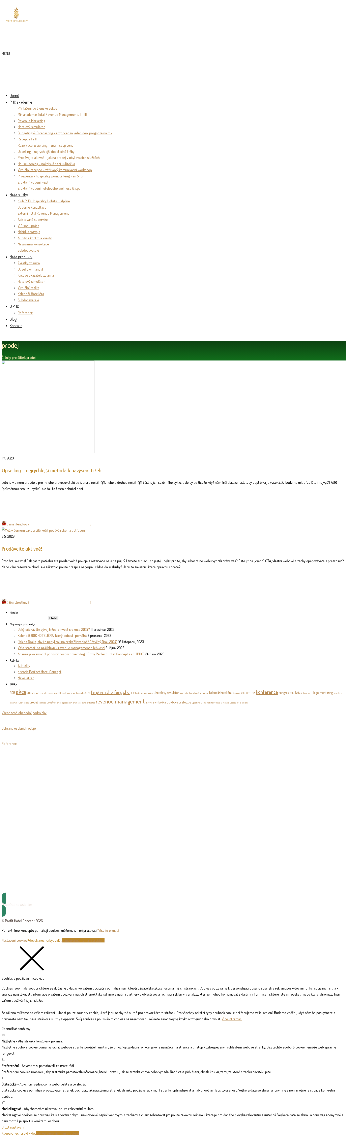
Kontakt (16, 325)
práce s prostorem (64, 702)
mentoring (326, 693)
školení (245, 702)
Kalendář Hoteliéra (31, 293)
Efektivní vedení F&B (33, 182)
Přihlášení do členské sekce (37, 108)
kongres (284, 693)
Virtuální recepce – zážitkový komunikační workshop (55, 170)
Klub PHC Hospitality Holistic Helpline (44, 201)
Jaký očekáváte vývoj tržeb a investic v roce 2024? (54, 629)
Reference (25, 312)
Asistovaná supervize (33, 219)
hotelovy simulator (167, 693)
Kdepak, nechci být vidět (44, 940)
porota (26, 702)
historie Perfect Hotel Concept (39, 671)
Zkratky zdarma (29, 263)
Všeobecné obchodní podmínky (24, 713)
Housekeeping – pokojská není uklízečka (46, 164)
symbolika (159, 702)
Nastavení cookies (14, 940)
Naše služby (19, 194)
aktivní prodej (33, 693)
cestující (43, 693)
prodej (34, 702)
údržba (233, 702)
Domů (14, 95)
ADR (12, 693)
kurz (305, 693)
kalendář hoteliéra (220, 693)
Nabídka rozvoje (29, 232)
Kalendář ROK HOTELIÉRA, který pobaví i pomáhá (52, 635)
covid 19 (57, 693)
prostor (51, 702)
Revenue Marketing (31, 120)
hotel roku (184, 693)
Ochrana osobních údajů (19, 728)
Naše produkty (21, 256)
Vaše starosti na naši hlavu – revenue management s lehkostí (61, 648)
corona (51, 693)
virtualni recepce (221, 702)
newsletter (338, 693)
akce (21, 691)
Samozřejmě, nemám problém (83, 940)
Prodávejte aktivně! (22, 549)
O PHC (14, 306)
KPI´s (292, 693)
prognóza (42, 702)
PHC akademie (21, 102)
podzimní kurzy (16, 702)
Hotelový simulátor (31, 127)
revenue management (120, 701)
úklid (239, 702)
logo (316, 693)
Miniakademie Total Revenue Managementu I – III (52, 114)
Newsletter (26, 678)
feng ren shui (102, 692)
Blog (13, 319)
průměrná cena (79, 702)
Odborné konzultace (32, 207)
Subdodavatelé (28, 250)
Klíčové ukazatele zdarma (36, 275)
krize (298, 692)
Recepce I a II (27, 139)
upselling (196, 702)
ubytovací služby (179, 701)
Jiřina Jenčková (17, 524)
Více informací (108, 930)
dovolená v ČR (84, 693)
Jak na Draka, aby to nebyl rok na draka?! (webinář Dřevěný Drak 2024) (67, 642)
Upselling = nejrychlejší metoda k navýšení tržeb (52, 471)
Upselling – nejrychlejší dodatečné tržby (46, 151)
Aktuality (24, 665)
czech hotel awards (70, 693)
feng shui (122, 692)
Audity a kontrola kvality (35, 238)
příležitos (91, 702)
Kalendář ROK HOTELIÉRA (243, 693)
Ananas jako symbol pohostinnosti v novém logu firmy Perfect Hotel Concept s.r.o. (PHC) (81, 654)
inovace (205, 693)
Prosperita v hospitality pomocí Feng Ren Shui (50, 176)
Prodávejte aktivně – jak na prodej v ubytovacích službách (59, 157)
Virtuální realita (28, 287)
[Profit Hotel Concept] (17, 21)
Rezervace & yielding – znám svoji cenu (46, 145)
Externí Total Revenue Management (43, 213)
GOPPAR (135, 693)
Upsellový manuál (30, 269)
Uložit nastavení (13, 1127)
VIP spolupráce (28, 225)
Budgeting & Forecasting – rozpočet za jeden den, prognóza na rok (65, 133)
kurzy (310, 693)
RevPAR (148, 702)
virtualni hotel (207, 702)
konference (267, 692)
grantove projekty (147, 693)
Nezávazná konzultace (33, 244)
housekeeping (195, 693)
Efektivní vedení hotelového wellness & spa (49, 188)
